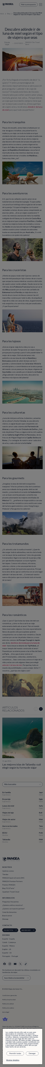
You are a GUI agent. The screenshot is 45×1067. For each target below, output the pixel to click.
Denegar (32, 1053)
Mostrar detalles (12, 1060)
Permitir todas (15, 1053)
